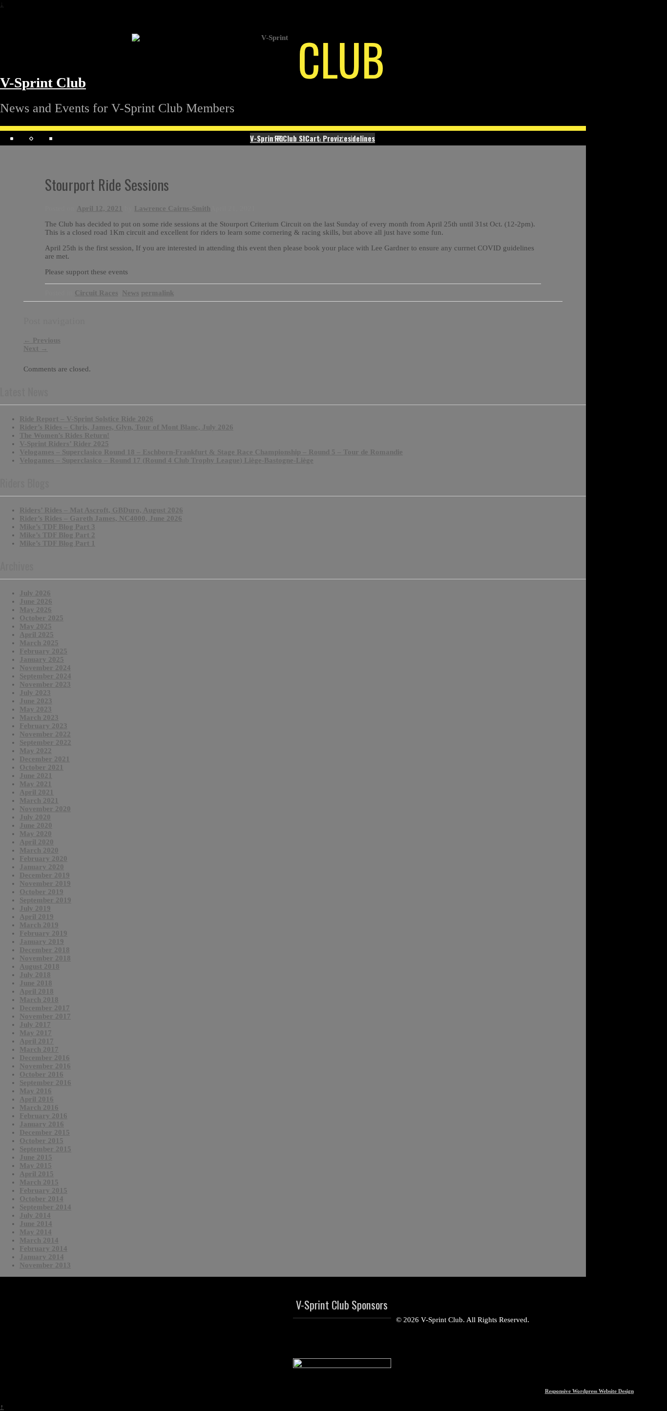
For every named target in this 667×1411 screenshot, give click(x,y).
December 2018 (45, 950)
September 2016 (45, 1082)
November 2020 (45, 809)
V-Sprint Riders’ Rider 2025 (64, 444)
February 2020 (43, 858)
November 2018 (45, 958)
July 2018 (35, 975)
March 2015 (39, 1182)
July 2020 (35, 817)
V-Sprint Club (43, 82)
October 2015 (41, 1141)
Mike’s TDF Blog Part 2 (57, 535)
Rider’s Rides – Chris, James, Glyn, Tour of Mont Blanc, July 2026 (126, 427)
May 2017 (36, 1033)
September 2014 (45, 1207)
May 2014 (36, 1232)
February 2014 (43, 1248)
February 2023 (43, 726)
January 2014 (42, 1257)
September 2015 (45, 1149)
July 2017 (35, 1024)
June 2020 (36, 825)
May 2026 (36, 609)
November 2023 (45, 684)
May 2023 (36, 709)
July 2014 (35, 1215)
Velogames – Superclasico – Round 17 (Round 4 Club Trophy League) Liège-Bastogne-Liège (166, 460)
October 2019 (41, 892)
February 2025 (43, 651)
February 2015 (43, 1190)
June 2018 (36, 983)
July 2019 (35, 908)
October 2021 (41, 767)
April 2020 (37, 842)
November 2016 (45, 1066)
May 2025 (36, 626)
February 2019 (43, 933)
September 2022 (45, 742)
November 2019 (45, 883)
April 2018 (37, 991)
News (130, 293)
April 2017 (37, 1041)
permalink (157, 293)
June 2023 (36, 701)
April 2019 (37, 916)
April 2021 (37, 792)
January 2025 (42, 659)
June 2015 (36, 1157)
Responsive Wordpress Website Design (589, 1391)
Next (35, 348)
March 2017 (39, 1049)
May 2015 (36, 1165)
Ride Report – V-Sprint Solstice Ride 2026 (86, 419)
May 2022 (36, 751)
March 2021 (39, 800)
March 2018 (39, 999)
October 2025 (41, 618)
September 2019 (45, 900)
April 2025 (37, 634)
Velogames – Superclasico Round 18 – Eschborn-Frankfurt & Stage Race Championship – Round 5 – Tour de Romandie (211, 452)
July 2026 (35, 593)
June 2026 (36, 601)
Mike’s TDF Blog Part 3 (57, 527)
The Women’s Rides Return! (64, 435)
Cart (312, 138)
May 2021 (36, 784)
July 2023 (35, 692)
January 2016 (42, 1124)
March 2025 (39, 643)
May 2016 (36, 1091)
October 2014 (41, 1199)
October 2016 (41, 1074)
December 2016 (45, 1058)
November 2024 (45, 668)
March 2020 (39, 850)
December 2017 (45, 1008)
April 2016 (37, 1099)
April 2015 (37, 1174)
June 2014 (36, 1223)
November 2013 (45, 1265)
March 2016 (39, 1107)
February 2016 (43, 1116)
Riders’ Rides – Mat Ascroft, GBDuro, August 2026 (101, 510)
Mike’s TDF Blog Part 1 (57, 543)
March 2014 (39, 1240)
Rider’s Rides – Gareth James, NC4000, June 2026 (101, 518)
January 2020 (42, 867)
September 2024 (45, 676)
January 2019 (42, 941)
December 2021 (45, 759)
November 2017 (45, 1016)
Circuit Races (96, 293)
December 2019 (45, 875)
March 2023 (39, 717)
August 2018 (40, 966)
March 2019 (39, 925)
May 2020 (36, 834)
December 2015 (45, 1132)
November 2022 (45, 734)
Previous (42, 340)
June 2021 (36, 775)
